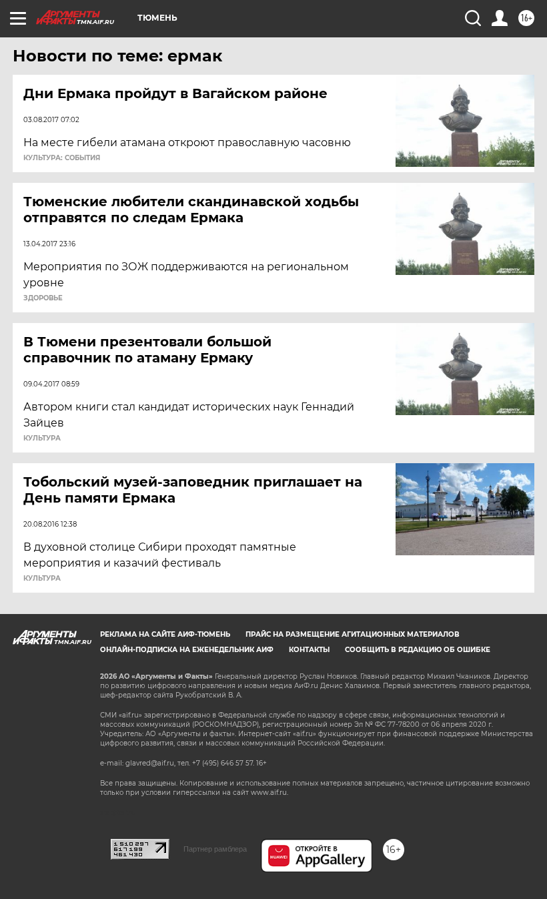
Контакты (309, 649)
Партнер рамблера (215, 849)
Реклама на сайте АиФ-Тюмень (165, 634)
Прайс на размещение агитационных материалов (352, 634)
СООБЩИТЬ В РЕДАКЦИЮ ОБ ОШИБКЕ (417, 649)
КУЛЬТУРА (42, 438)
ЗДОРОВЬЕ (43, 298)
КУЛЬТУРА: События (61, 158)
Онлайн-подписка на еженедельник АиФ (187, 649)
